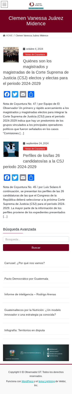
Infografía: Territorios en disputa (24, 330)
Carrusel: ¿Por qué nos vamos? (24, 263)
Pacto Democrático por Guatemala (26, 278)
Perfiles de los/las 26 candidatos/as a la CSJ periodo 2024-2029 (33, 161)
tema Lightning (47, 381)
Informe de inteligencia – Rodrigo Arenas (30, 294)
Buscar (36, 247)
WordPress (28, 381)
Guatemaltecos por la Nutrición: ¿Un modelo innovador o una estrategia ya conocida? (32, 312)
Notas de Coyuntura (35, 54)
